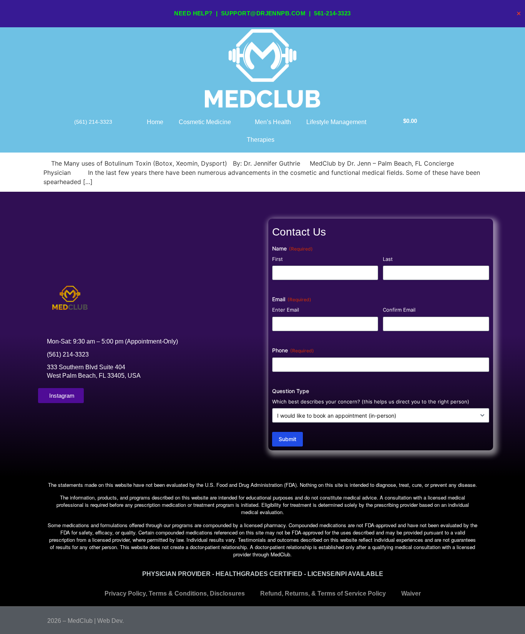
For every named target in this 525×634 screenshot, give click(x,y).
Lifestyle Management (336, 122)
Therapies (260, 139)
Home (155, 122)
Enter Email (285, 310)
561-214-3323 (332, 13)
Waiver (411, 593)
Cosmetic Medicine (205, 122)
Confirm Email (399, 310)
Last (388, 259)
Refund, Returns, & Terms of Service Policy (323, 593)
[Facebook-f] (460, 619)
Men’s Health (273, 122)
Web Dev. (110, 620)
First (277, 259)
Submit (287, 439)
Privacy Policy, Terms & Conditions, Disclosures (175, 593)
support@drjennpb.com (263, 13)
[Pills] (475, 619)
